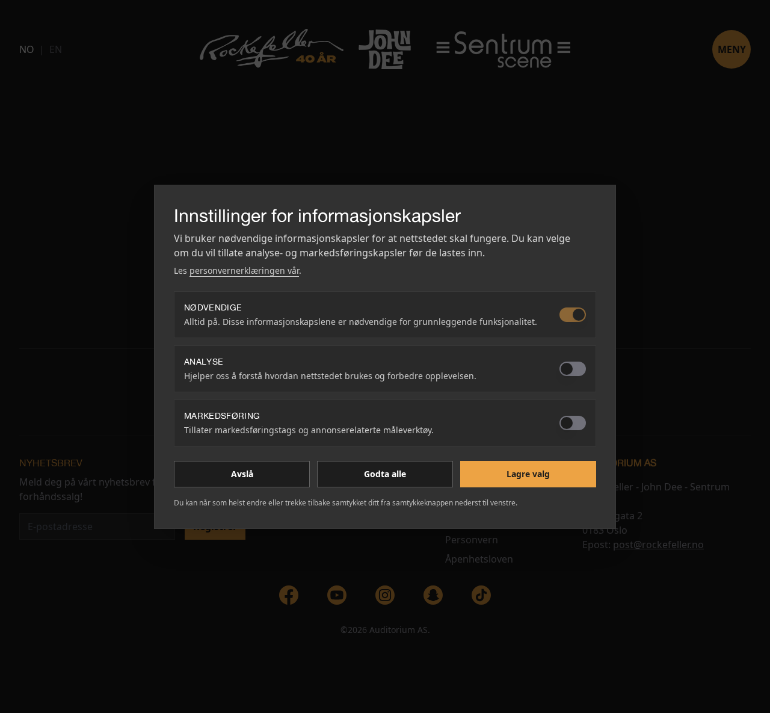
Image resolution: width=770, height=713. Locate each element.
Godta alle (385, 474)
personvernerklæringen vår (244, 270)
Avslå (242, 474)
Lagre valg (528, 474)
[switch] (572, 314)
